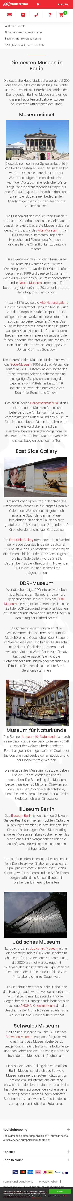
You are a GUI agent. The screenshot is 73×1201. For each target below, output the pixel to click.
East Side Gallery (21, 540)
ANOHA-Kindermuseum (37, 1006)
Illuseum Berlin (21, 815)
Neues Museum (30, 283)
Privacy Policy (48, 1181)
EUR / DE (63, 4)
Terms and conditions (18, 1181)
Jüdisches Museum (44, 948)
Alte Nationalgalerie (54, 302)
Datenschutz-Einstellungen (45, 1187)
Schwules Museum (19, 1037)
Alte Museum (47, 230)
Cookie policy (12, 1187)
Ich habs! (60, 1191)
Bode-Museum (21, 364)
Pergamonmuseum (44, 403)
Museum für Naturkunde (39, 737)
